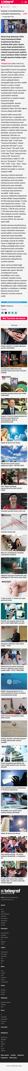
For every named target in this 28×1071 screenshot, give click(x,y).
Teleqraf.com (6, 64)
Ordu (2, 909)
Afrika (2, 971)
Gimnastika (3, 1017)
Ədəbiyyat (3, 1004)
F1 (1, 1014)
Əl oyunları (3, 1021)
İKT (2, 939)
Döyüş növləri (4, 1019)
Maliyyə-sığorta (4, 937)
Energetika (3, 935)
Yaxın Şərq (3, 977)
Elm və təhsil (4, 954)
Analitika (3, 925)
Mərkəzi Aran (4, 1037)
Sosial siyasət (4, 952)
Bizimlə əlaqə (13, 1057)
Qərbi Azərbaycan (5, 914)
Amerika (3, 973)
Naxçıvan (3, 1050)
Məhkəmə (3, 990)
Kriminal (3, 992)
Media (2, 960)
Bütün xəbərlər (5, 1055)
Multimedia (21, 1055)
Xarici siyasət (4, 918)
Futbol (2, 1023)
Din (1, 963)
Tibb (2, 958)
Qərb (2, 1046)
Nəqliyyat (3, 941)
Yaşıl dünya (3, 956)
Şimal (2, 1041)
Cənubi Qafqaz (4, 982)
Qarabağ (3, 922)
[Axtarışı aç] (22, 2)
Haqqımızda (4, 1057)
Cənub (2, 1048)
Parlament (3, 916)
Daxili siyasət (4, 920)
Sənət (2, 1006)
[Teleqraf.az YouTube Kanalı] (14, 318)
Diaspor (3, 911)
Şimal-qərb (3, 1039)
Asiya (2, 975)
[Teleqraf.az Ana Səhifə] (7, 2)
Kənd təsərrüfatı (5, 933)
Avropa (2, 979)
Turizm (2, 944)
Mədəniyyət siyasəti (5, 1002)
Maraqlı (3, 994)
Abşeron (3, 1044)
